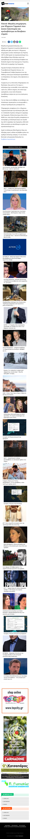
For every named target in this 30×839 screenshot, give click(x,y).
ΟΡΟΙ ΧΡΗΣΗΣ (22, 825)
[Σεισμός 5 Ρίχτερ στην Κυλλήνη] (15, 494)
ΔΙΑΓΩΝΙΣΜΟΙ (6, 801)
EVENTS (5, 804)
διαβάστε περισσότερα (8, 139)
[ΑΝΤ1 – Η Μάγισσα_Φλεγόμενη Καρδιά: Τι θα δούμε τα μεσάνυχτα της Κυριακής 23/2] (15, 179)
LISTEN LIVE (6, 798)
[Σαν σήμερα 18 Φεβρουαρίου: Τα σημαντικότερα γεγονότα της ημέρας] (14, 557)
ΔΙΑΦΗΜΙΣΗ (7, 825)
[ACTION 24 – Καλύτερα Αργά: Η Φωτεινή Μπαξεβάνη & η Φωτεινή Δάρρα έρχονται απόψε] (14, 247)
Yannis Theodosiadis (19, 835)
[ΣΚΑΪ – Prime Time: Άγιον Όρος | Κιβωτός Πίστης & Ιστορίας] (14, 383)
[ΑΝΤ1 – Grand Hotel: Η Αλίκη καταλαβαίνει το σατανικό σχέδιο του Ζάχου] (15, 448)
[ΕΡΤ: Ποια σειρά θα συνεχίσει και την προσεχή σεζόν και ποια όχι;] (14, 513)
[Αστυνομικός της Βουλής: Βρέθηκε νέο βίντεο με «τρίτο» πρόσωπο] (14, 158)
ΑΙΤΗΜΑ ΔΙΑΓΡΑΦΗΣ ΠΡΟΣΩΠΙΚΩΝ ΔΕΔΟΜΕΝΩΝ (15, 826)
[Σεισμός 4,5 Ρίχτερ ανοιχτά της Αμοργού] (14, 427)
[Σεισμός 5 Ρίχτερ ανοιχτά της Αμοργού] (15, 624)
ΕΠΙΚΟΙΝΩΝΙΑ (15, 825)
